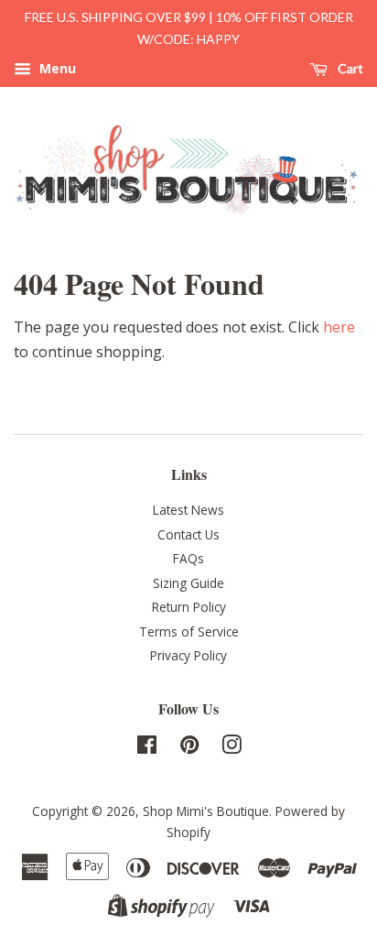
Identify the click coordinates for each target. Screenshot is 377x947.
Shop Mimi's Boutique (206, 811)
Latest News (188, 509)
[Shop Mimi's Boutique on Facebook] (146, 748)
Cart (349, 68)
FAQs (188, 558)
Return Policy (189, 606)
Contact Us (188, 534)
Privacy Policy (188, 655)
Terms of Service (189, 631)
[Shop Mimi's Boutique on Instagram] (231, 748)
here (339, 327)
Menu (56, 68)
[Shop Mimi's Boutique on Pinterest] (189, 748)
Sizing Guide (188, 583)
